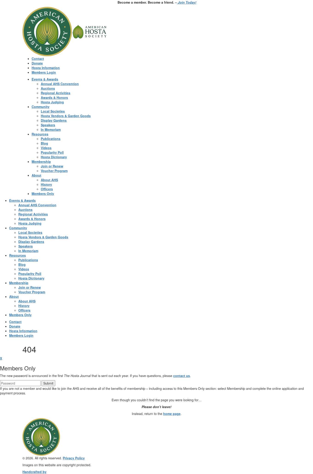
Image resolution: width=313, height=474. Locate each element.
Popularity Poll (52, 152)
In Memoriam (51, 129)
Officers (47, 189)
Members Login (44, 72)
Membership (41, 161)
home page (172, 413)
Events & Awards (45, 79)
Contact (38, 58)
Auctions (48, 88)
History (46, 184)
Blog (44, 143)
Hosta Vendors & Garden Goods (66, 115)
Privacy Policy (74, 458)
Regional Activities (55, 93)
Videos (46, 147)
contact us (181, 375)
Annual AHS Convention (60, 83)
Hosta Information (46, 67)
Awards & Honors (54, 97)
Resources (40, 134)
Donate (37, 63)
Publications (50, 138)
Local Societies (53, 111)
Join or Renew (52, 166)
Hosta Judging (52, 102)
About (36, 175)
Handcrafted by (34, 471)
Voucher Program (54, 170)
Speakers (48, 125)
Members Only (43, 193)
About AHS (49, 180)
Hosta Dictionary (54, 157)
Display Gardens (54, 120)
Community (40, 106)
